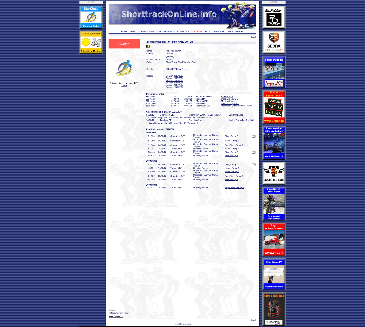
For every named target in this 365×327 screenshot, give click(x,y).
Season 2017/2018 (174, 87)
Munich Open (227, 101)
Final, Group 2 (231, 152)
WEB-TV (239, 31)
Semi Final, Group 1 (234, 145)
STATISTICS (183, 31)
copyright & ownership (182, 324)
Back (253, 37)
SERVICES (219, 31)
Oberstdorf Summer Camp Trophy (205, 115)
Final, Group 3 (231, 136)
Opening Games (196, 120)
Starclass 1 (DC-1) (230, 99)
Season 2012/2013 (174, 76)
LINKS (230, 31)
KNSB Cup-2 (227, 96)
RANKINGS (169, 31)
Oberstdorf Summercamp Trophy (236, 106)
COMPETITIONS (146, 31)
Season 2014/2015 (174, 80)
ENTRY (208, 31)
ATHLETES (196, 31)
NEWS (132, 31)
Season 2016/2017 (174, 85)
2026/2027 (171, 69)
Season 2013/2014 (174, 78)
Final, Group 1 (231, 155)
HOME (124, 31)
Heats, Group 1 (232, 141)
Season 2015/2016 (174, 83)
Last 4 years (183, 69)
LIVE (158, 31)
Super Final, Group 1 (234, 187)
